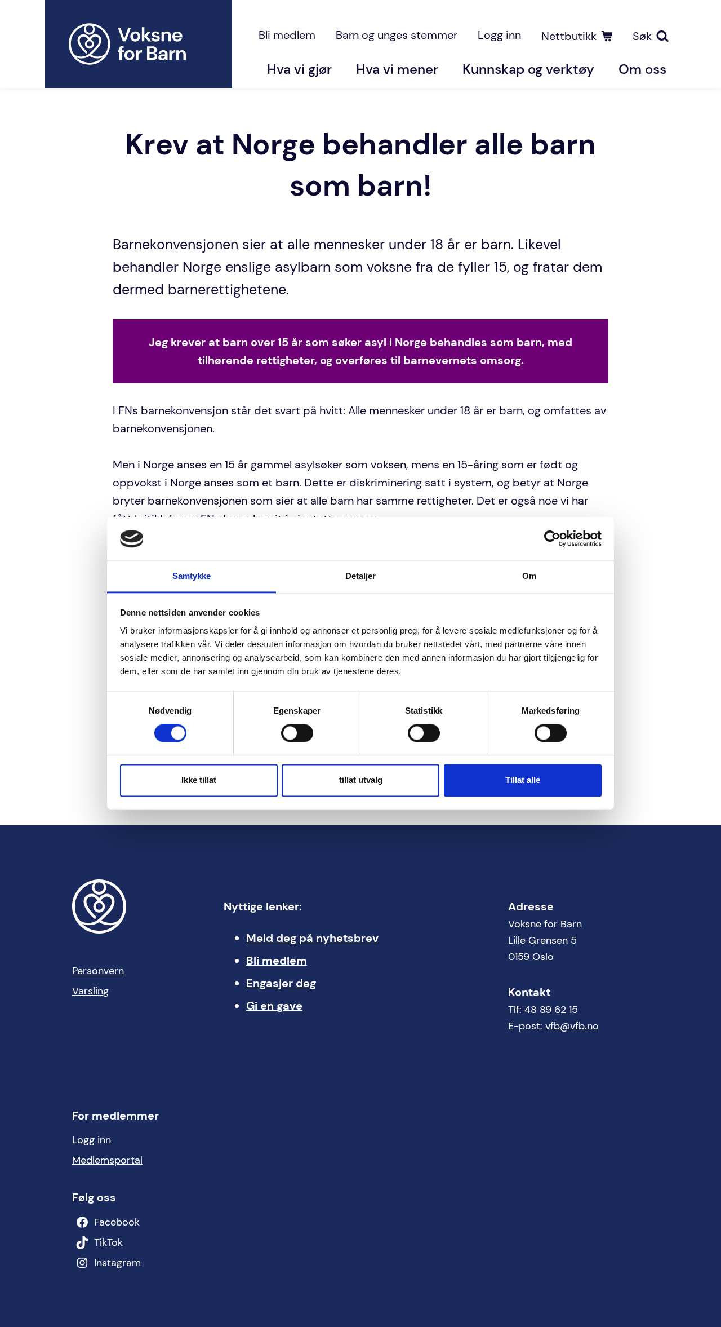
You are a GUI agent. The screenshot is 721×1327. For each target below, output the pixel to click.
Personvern (98, 970)
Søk (642, 36)
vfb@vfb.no (572, 1026)
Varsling (90, 991)
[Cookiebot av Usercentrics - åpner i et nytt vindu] (552, 538)
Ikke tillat (198, 780)
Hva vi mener (397, 69)
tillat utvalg (360, 780)
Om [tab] (529, 576)
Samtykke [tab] (191, 576)
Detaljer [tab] (360, 576)
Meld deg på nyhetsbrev (312, 938)
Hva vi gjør (299, 69)
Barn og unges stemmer (396, 35)
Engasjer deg (281, 983)
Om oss (642, 69)
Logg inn (499, 35)
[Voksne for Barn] (138, 44)
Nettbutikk (569, 36)
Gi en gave (274, 1005)
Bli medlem (287, 35)
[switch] (297, 733)
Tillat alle (522, 780)
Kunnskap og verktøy (528, 69)
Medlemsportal (107, 1160)
